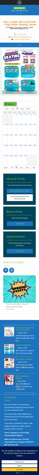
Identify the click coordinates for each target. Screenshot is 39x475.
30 (20, 156)
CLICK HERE (10, 309)
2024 (7, 109)
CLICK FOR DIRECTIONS (21, 39)
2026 (28, 109)
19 (35, 135)
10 (25, 124)
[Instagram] (11, 270)
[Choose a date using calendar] (17, 108)
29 (16, 156)
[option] (19, 71)
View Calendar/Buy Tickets (20, 191)
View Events (20, 251)
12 (35, 124)
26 (35, 145)
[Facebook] (5, 270)
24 (25, 145)
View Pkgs (19, 224)
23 (20, 145)
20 (6, 145)
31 (25, 156)
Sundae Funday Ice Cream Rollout (25, 329)
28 (11, 156)
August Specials (19, 92)
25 (30, 145)
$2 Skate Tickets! (24, 359)
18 (30, 135)
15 (16, 135)
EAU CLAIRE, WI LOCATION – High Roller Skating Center (19, 23)
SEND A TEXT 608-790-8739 (19, 11)
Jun (12, 109)
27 (6, 156)
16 (20, 135)
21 (11, 145)
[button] (34, 167)
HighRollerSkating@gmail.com (21, 37)
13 (6, 135)
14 (11, 135)
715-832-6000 (21, 34)
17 (25, 135)
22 (16, 145)
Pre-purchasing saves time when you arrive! (20, 198)
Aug (22, 109)
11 (30, 124)
